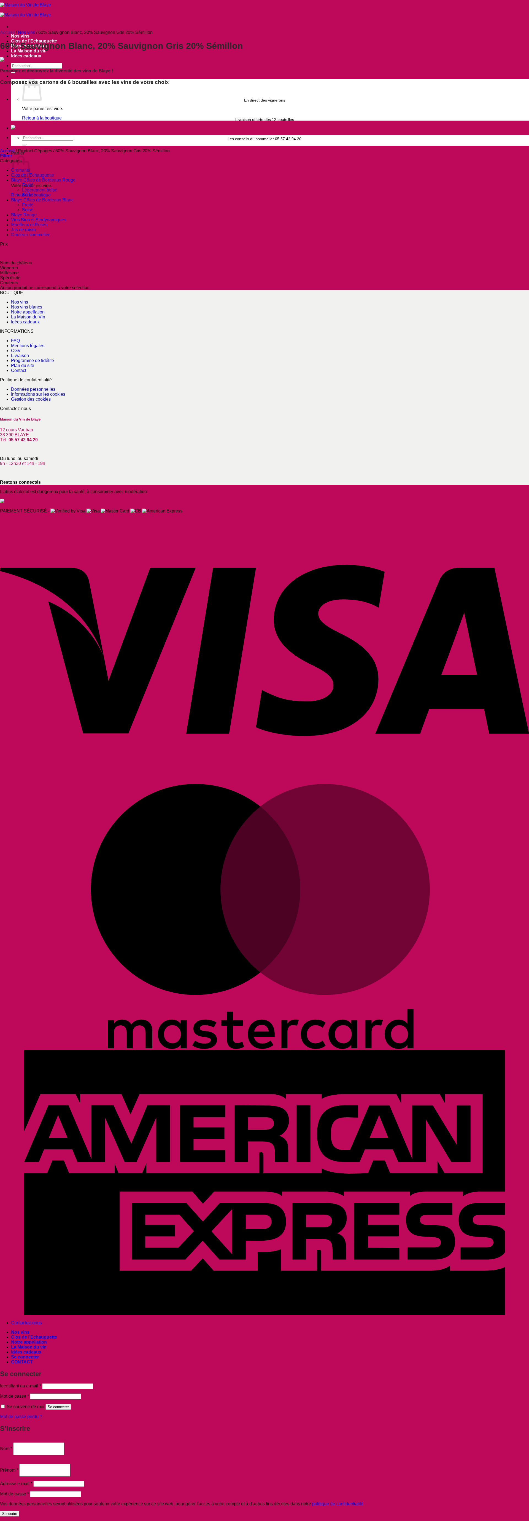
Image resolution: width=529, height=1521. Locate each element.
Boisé (27, 195)
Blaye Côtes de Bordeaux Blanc (42, 200)
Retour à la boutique (42, 118)
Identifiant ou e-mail (20, 1386)
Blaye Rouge (24, 214)
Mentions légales (27, 345)
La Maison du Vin (28, 317)
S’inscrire (9, 1514)
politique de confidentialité (337, 1503)
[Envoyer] (24, 144)
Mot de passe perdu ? (21, 1416)
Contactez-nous (26, 1322)
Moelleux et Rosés (29, 224)
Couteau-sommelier (30, 234)
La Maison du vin (29, 1347)
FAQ (15, 340)
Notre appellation (28, 312)
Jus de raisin (23, 229)
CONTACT (22, 1362)
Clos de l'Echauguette (32, 175)
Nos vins (20, 36)
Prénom (9, 1470)
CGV (16, 350)
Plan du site (22, 365)
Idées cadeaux (26, 56)
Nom (6, 1448)
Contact (18, 370)
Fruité (27, 185)
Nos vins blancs (26, 307)
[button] (6, 155)
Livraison (20, 355)
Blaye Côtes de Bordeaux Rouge (43, 180)
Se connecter (58, 1407)
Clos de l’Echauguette (34, 1337)
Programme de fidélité (32, 360)
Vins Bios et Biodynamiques (38, 219)
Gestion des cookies (31, 399)
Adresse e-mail (16, 1483)
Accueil (7, 32)
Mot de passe (14, 1396)
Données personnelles (33, 389)
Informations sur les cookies (38, 394)
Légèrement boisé (39, 190)
